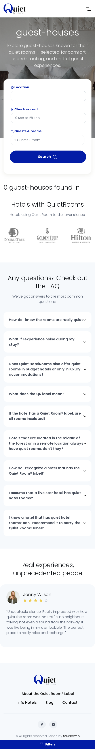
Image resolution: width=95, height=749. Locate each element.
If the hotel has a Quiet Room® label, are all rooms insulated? (45, 416)
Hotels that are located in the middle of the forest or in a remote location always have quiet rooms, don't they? (46, 443)
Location (21, 87)
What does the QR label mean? (36, 393)
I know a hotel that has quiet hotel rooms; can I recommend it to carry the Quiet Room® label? (44, 523)
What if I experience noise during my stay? (41, 342)
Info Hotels (27, 702)
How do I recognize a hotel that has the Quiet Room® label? (44, 471)
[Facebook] (42, 724)
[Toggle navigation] (88, 9)
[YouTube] (53, 724)
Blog (49, 702)
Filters (50, 744)
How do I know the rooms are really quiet (46, 319)
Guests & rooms (28, 131)
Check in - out (26, 109)
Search (44, 156)
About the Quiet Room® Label (47, 693)
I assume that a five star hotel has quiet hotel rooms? (45, 495)
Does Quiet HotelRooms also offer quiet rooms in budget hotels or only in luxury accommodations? (45, 369)
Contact (70, 702)
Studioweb (71, 736)
